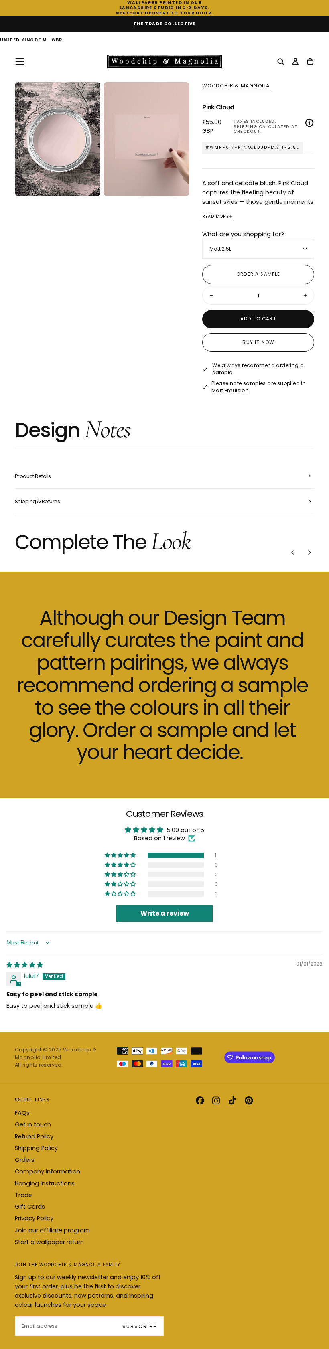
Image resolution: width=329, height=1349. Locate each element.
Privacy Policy (34, 1218)
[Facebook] (200, 1100)
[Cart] (310, 62)
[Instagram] (216, 1100)
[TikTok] (232, 1100)
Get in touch (33, 1124)
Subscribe (139, 1326)
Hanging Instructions (45, 1183)
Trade (23, 1195)
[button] (31, 40)
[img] (24, 965)
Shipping (245, 127)
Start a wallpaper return (49, 1242)
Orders (25, 1160)
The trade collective (164, 24)
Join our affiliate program (52, 1230)
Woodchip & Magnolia (236, 86)
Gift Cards (30, 1207)
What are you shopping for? (243, 234)
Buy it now (258, 342)
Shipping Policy (36, 1148)
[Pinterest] (249, 1100)
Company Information (47, 1171)
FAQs (22, 1113)
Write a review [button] (164, 913)
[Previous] (293, 552)
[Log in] (295, 62)
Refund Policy (34, 1136)
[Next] (309, 552)
